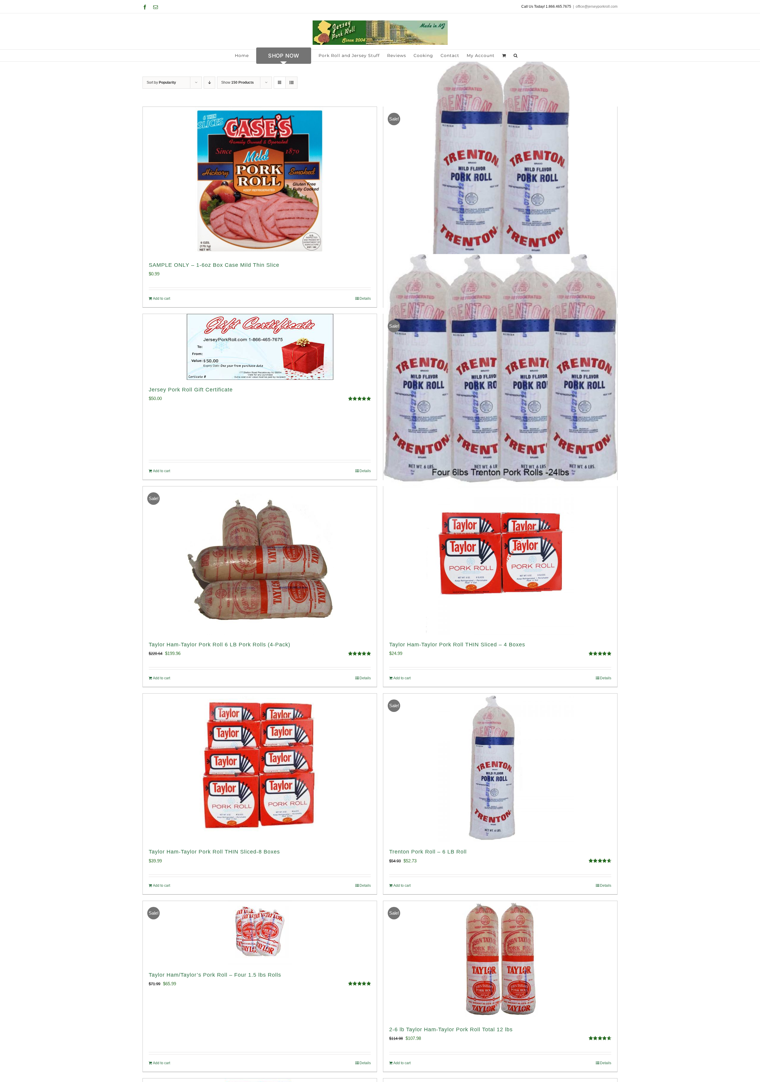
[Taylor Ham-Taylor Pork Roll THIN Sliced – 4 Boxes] (500, 560)
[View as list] (291, 82)
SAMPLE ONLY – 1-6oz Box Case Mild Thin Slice (214, 265)
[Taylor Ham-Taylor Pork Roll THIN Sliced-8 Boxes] (260, 768)
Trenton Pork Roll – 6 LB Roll (428, 852)
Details (365, 298)
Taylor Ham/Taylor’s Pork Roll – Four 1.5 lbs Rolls (215, 975)
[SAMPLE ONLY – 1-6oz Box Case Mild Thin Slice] (260, 181)
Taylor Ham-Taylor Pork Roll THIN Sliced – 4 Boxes (457, 645)
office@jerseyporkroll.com (597, 6)
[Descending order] (209, 83)
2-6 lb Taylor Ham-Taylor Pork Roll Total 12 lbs (451, 1029)
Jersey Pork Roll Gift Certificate (191, 390)
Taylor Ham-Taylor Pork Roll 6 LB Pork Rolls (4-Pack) (219, 645)
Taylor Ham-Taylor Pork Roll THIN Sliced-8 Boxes (214, 852)
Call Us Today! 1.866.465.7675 (546, 6)
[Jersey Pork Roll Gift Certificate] (260, 347)
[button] (516, 55)
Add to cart (161, 298)
